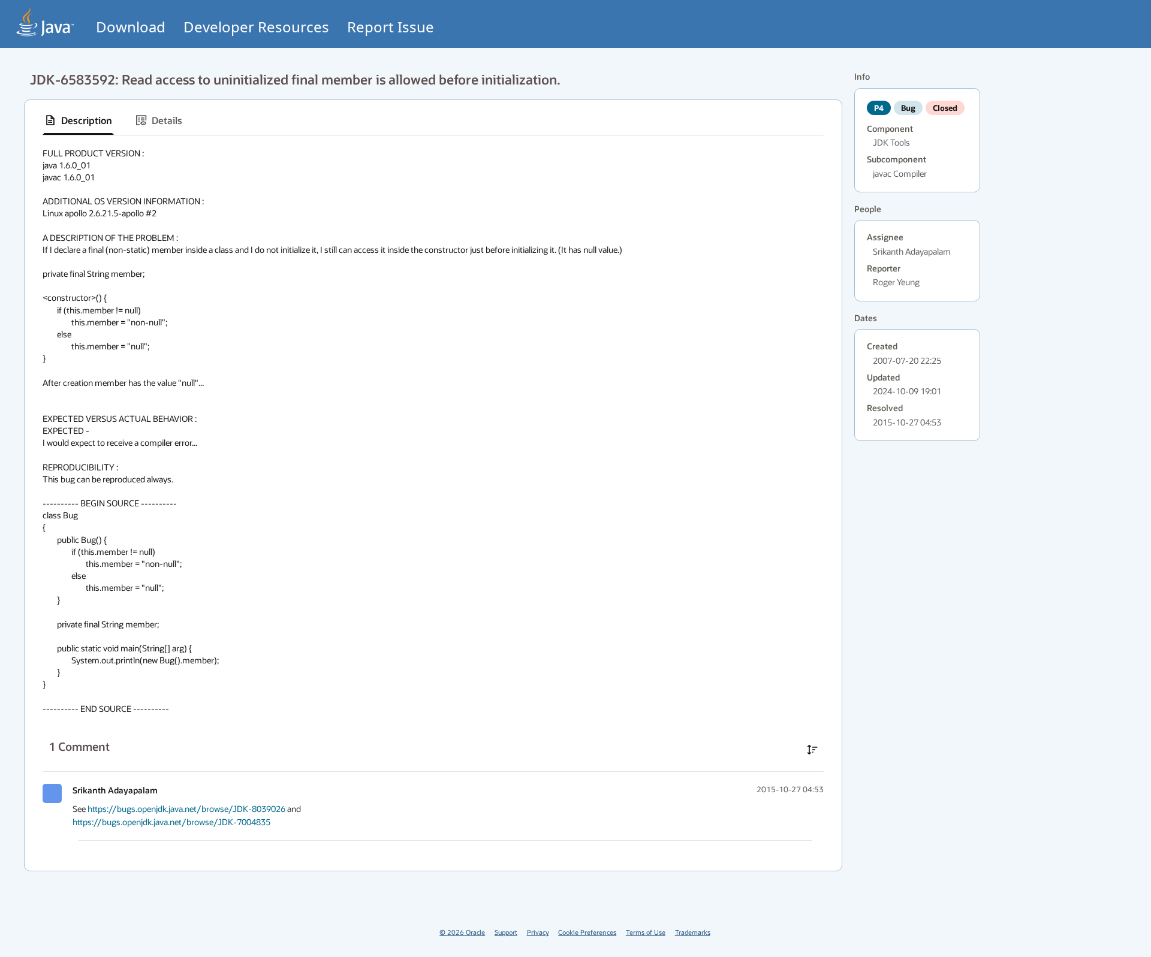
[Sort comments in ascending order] (812, 749)
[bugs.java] (46, 22)
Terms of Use (645, 932)
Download (130, 27)
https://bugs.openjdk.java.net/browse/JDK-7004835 (171, 822)
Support (506, 932)
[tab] (78, 120)
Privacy (538, 932)
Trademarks (692, 932)
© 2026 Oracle (462, 932)
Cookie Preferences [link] (587, 932)
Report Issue (390, 27)
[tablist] (433, 120)
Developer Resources (256, 27)
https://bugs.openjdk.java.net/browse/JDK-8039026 (186, 808)
